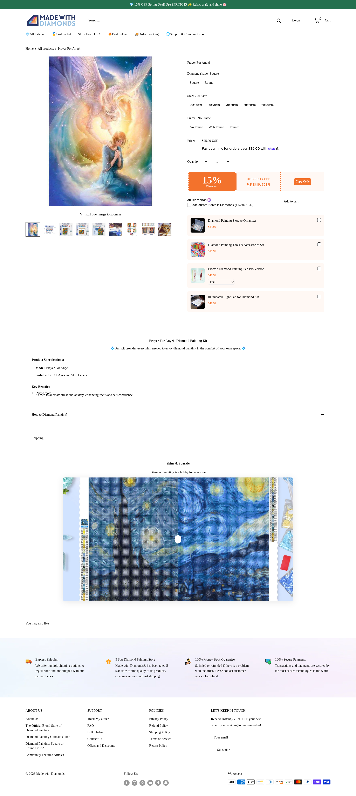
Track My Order (98, 719)
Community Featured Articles (45, 755)
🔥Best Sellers (117, 34)
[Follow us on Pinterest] (142, 783)
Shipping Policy (159, 732)
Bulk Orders (95, 732)
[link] (198, 225)
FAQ (90, 725)
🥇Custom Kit (61, 34)
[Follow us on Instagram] (134, 783)
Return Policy (158, 745)
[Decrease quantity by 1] (206, 161)
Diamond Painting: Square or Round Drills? (44, 746)
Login (296, 20)
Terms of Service (160, 739)
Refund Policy (158, 725)
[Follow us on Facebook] (127, 783)
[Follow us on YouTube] (150, 783)
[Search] (279, 20)
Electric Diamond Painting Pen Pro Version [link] (236, 269)
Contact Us (94, 739)
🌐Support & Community (183, 34)
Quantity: (193, 161)
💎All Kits (33, 34)
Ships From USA (89, 34)
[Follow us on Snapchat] (166, 783)
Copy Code (302, 181)
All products (46, 48)
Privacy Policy (158, 719)
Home (30, 48)
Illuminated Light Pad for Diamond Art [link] (233, 297)
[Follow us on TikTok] (158, 783)
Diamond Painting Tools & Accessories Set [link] (236, 245)
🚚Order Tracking (147, 34)
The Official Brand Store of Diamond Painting (43, 728)
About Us (32, 719)
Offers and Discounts (101, 745)
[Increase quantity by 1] (228, 161)
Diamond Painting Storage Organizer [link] (232, 220)
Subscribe (223, 749)
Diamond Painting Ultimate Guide (48, 736)
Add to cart (291, 201)
